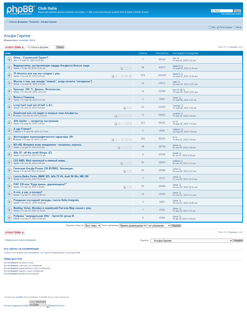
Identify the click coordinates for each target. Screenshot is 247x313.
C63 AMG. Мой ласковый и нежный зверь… (41, 160)
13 (130, 140)
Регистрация (226, 27)
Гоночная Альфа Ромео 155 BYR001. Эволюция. (44, 168)
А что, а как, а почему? (28, 192)
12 (126, 140)
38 (126, 76)
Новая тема (9, 46)
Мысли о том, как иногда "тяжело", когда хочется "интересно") (53, 81)
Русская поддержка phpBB (16, 306)
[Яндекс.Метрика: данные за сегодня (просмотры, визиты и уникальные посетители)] (56, 306)
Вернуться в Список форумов (21, 240)
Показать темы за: (75, 225)
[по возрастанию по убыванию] (165, 225)
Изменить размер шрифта (238, 21)
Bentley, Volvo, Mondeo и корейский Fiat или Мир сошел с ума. (52, 208)
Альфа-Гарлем (49, 22)
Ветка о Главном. (24, 97)
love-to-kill (177, 90)
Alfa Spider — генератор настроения (36, 121)
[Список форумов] (21, 9)
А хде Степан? (22, 128)
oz (174, 121)
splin (175, 82)
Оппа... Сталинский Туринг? (31, 57)
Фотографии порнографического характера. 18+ (44, 136)
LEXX (175, 169)
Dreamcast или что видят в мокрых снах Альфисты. (46, 113)
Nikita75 (176, 66)
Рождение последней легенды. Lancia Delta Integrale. (46, 200)
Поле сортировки (110, 225)
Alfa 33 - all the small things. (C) (33, 152)
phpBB (19, 297)
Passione (34, 22)
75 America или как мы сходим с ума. (37, 73)
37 (123, 76)
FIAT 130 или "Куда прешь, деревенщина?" (40, 184)
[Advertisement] (74, 287)
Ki (173, 137)
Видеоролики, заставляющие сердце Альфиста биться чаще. (52, 65)
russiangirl (23, 40)
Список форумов (18, 22)
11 (123, 140)
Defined (176, 161)
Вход (238, 27)
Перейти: (144, 240)
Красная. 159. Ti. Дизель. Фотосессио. (37, 89)
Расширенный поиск (231, 14)
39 (130, 76)
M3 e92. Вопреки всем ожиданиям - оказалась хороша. (48, 144)
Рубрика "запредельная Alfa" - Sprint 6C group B (44, 216)
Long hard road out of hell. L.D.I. (33, 105)
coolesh (176, 113)
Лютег (32, 40)
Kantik (175, 153)
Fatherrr (17, 131)
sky (15, 60)
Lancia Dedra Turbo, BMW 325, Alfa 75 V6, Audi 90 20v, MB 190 (51, 176)
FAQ (213, 27)
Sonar (16, 68)
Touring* (176, 105)
